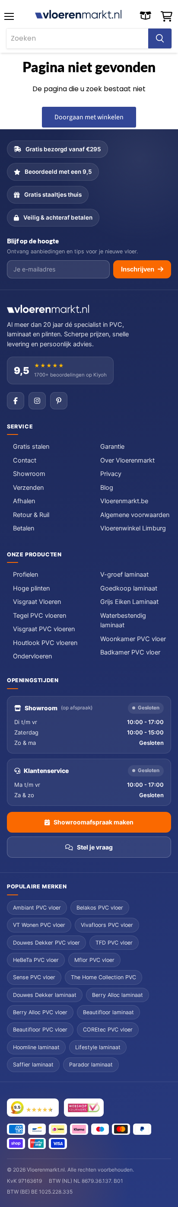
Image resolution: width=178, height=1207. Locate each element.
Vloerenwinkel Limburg (133, 528)
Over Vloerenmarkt (127, 460)
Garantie (112, 446)
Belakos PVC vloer (99, 907)
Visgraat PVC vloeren (44, 629)
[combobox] (77, 38)
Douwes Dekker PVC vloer (46, 942)
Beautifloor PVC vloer (40, 1029)
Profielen (25, 574)
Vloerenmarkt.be (124, 501)
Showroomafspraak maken (94, 822)
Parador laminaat (91, 1064)
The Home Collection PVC (103, 977)
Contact (24, 460)
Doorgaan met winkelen (89, 117)
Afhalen (24, 501)
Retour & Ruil (31, 515)
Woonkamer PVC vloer (133, 639)
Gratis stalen (31, 446)
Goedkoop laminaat (128, 588)
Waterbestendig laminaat (123, 620)
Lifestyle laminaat (98, 1047)
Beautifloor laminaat (108, 1012)
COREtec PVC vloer (108, 1029)
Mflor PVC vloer (94, 960)
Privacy (110, 474)
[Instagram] (37, 400)
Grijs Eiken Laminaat (129, 602)
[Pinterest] (58, 400)
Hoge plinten (31, 588)
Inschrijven (137, 269)
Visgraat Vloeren (37, 602)
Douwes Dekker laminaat (44, 995)
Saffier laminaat (33, 1064)
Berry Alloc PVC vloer (40, 1012)
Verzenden (28, 488)
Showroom (29, 474)
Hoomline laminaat (36, 1047)
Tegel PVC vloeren (39, 615)
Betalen (23, 528)
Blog (106, 488)
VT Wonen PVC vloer (39, 925)
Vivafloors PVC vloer (107, 925)
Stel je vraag (95, 847)
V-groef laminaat (124, 574)
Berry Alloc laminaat (117, 995)
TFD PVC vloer (114, 942)
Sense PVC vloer (34, 977)
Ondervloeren (32, 656)
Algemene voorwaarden (134, 515)
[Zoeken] (160, 38)
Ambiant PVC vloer (37, 907)
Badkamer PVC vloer (130, 652)
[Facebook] (15, 400)
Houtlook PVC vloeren (45, 643)
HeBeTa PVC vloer (36, 960)
